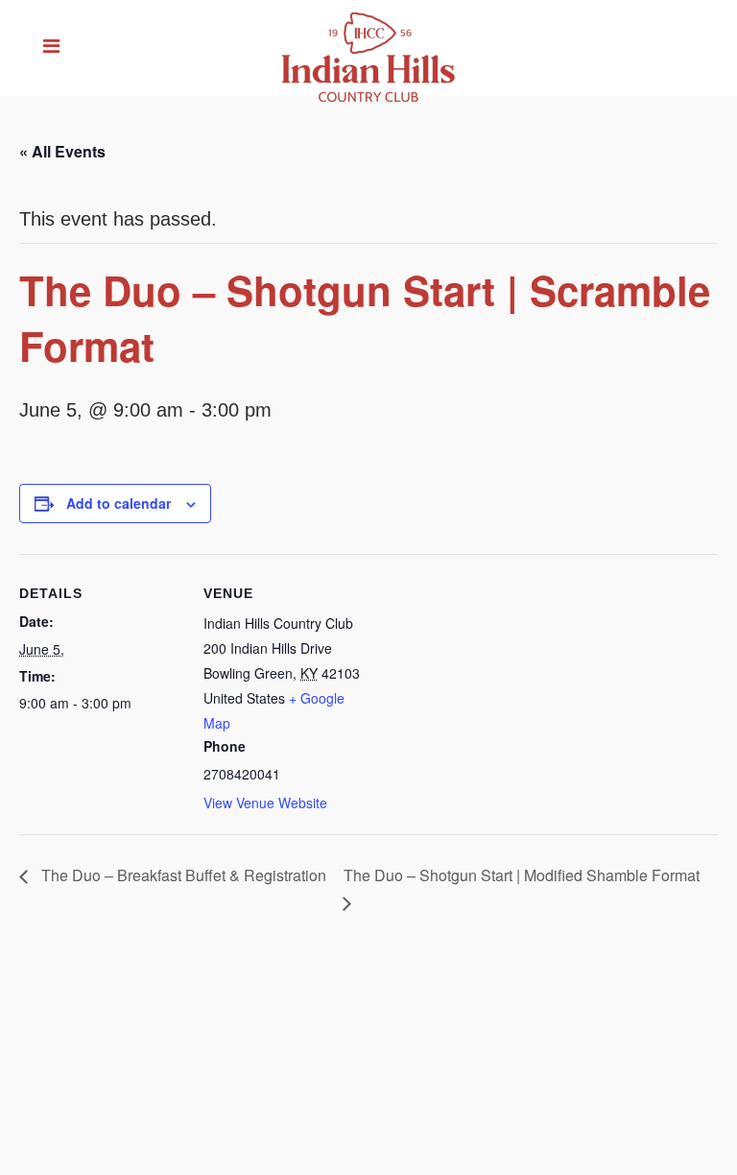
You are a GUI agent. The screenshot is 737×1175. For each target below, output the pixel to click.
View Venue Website (265, 802)
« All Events (62, 151)
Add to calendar (118, 503)
